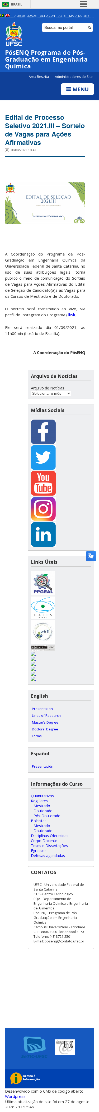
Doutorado (43, 810)
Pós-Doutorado (47, 815)
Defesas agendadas (48, 855)
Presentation (42, 708)
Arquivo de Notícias (47, 388)
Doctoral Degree (45, 729)
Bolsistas (38, 820)
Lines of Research (46, 715)
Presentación (42, 766)
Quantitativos (42, 795)
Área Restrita (39, 76)
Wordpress (15, 1096)
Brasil (16, 4)
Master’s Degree (45, 722)
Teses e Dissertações (49, 845)
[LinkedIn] (43, 545)
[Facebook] (43, 442)
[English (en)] (7, 16)
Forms (37, 736)
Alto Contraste (52, 16)
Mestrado (42, 805)
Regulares (39, 800)
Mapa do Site (79, 16)
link (71, 314)
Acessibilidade (25, 16)
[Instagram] (43, 519)
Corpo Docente (44, 840)
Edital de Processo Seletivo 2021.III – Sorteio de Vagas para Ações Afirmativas (45, 129)
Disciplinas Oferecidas (49, 835)
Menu (80, 89)
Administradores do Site (74, 76)
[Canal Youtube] (43, 494)
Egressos (38, 850)
